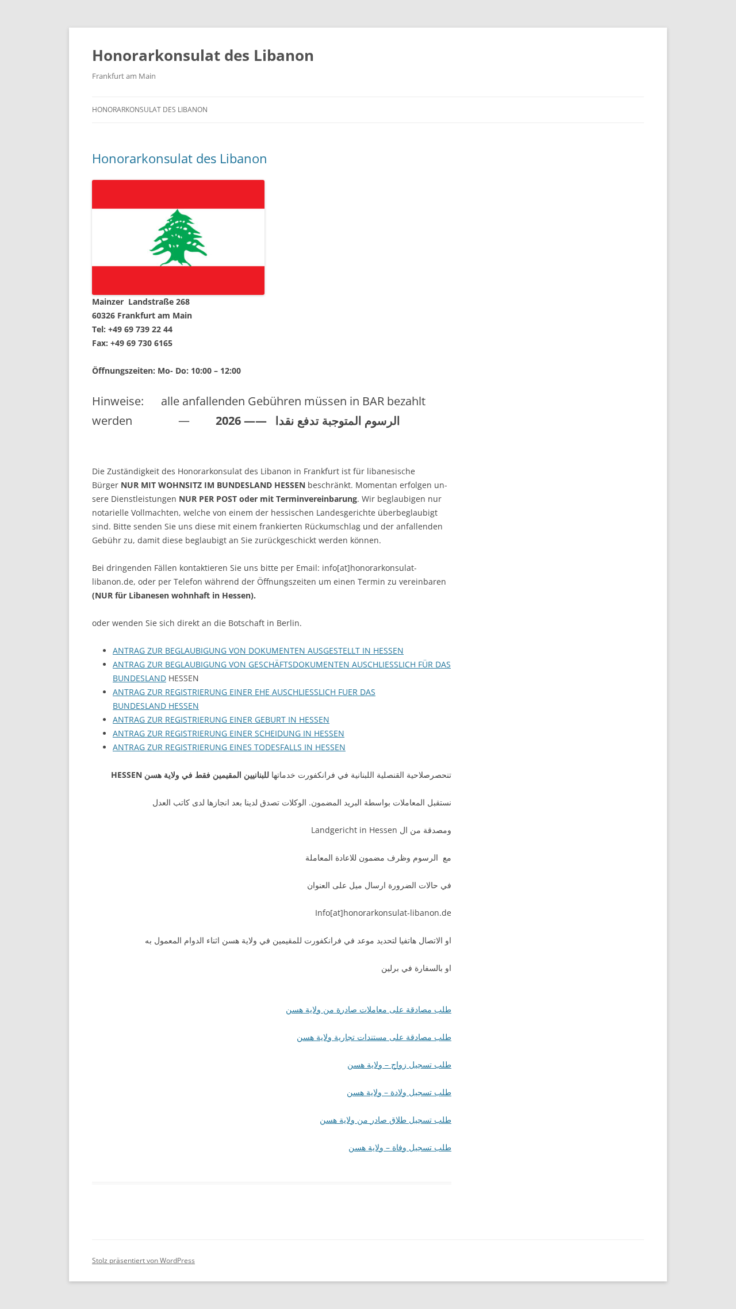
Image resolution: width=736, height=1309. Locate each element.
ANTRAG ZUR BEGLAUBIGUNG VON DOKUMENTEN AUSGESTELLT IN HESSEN (258, 650)
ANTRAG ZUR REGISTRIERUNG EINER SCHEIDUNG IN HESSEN (228, 733)
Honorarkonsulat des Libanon (203, 55)
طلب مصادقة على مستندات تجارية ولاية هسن (374, 1036)
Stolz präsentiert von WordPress (143, 1260)
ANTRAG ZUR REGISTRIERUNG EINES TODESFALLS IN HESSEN (229, 747)
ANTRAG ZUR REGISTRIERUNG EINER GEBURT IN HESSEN (221, 719)
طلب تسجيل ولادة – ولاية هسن (399, 1092)
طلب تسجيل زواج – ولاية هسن (399, 1064)
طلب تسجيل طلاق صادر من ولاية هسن (385, 1119)
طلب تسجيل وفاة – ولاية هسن (399, 1147)
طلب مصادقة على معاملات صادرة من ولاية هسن (368, 1009)
